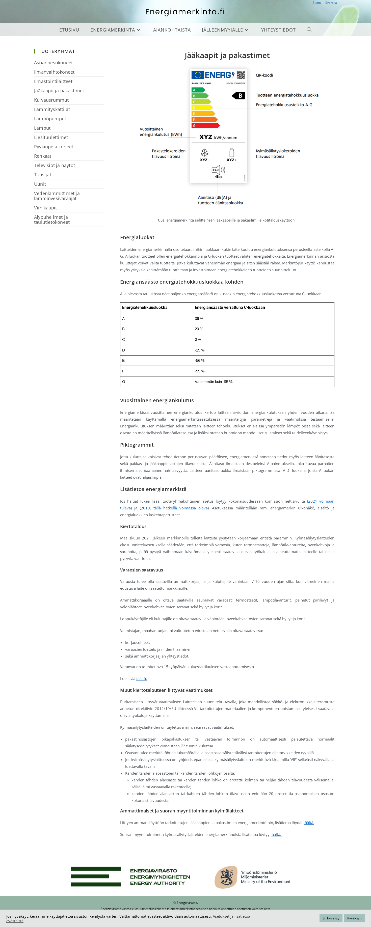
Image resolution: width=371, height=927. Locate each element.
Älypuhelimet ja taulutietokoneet (52, 219)
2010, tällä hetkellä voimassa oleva (174, 507)
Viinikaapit (45, 208)
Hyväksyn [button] (354, 918)
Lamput (42, 128)
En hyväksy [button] (331, 918)
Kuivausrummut (51, 100)
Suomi (317, 3)
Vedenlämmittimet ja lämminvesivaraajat (57, 195)
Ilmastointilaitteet (53, 81)
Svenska (331, 3)
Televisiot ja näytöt (54, 165)
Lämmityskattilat (52, 109)
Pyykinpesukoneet (53, 147)
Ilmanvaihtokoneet (54, 72)
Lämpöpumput (50, 119)
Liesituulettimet (51, 137)
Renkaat (42, 156)
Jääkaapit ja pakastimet (59, 91)
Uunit (40, 184)
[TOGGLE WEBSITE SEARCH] (309, 29)
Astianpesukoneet (53, 63)
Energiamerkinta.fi (185, 11)
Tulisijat (42, 175)
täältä (141, 678)
